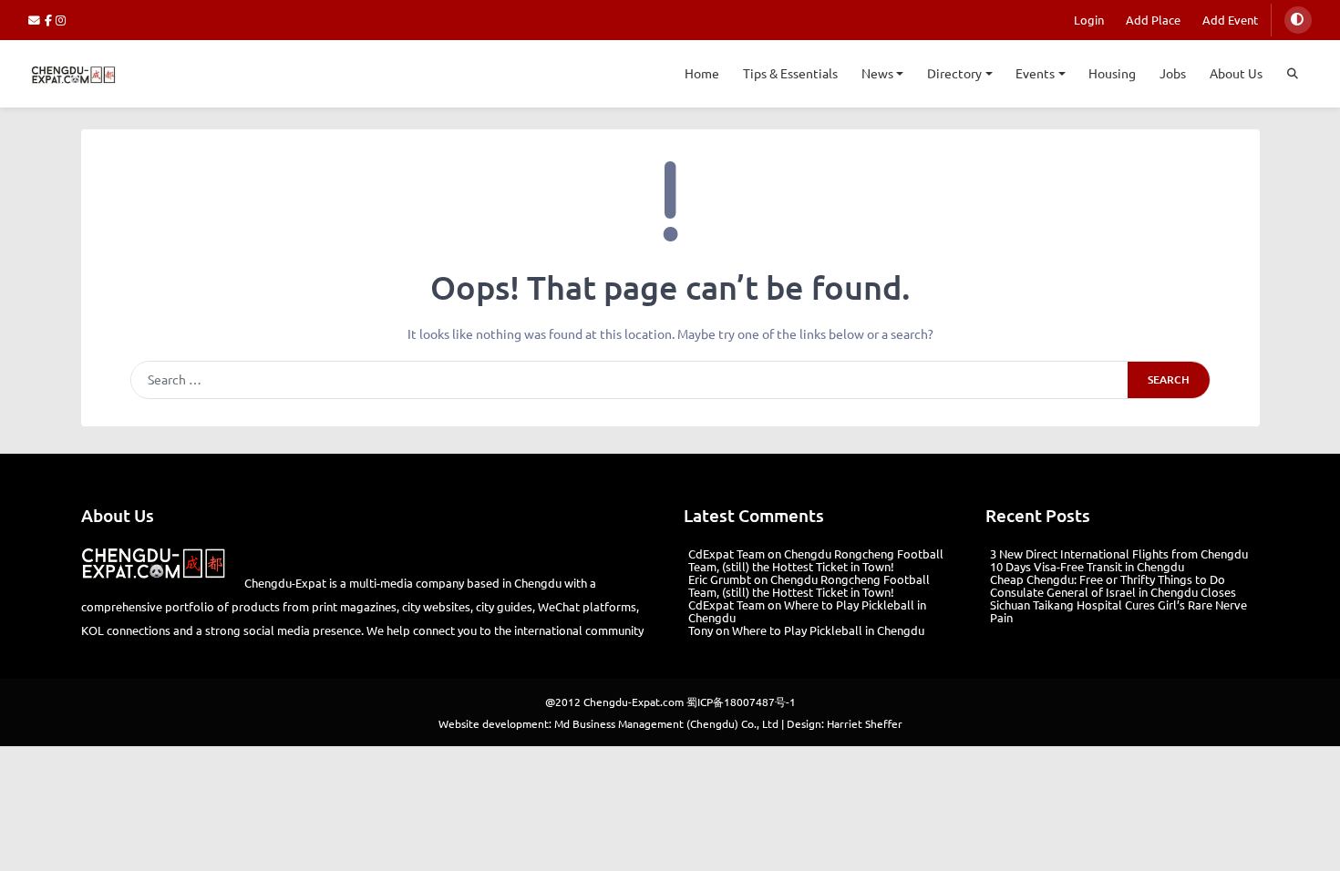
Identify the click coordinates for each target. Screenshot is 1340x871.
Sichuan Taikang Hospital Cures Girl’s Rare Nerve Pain (1118, 611)
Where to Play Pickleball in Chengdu (807, 611)
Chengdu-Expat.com (633, 701)
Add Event (1230, 19)
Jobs (1173, 73)
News (877, 73)
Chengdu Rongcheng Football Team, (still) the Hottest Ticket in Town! (815, 560)
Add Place (1153, 19)
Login (1089, 19)
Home (702, 73)
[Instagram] (61, 19)
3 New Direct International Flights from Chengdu (1119, 553)
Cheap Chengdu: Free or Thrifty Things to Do (1107, 579)
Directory (954, 73)
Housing (1112, 73)
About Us (1236, 73)
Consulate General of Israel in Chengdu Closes (1113, 591)
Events (1035, 73)
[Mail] (36, 19)
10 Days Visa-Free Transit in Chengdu (1087, 566)
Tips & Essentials (790, 73)
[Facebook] (51, 19)
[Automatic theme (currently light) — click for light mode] (1298, 20)
